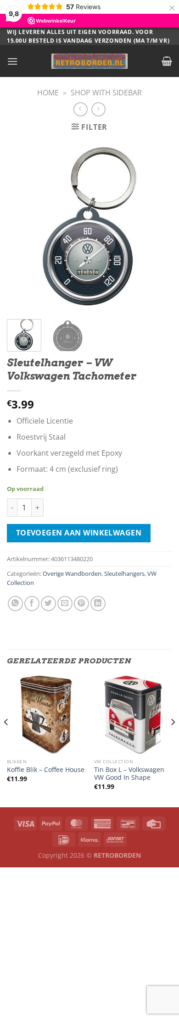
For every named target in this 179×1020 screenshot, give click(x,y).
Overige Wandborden (72, 573)
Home (48, 93)
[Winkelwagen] (167, 61)
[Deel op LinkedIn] (98, 603)
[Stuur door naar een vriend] (65, 603)
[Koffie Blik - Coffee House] (46, 715)
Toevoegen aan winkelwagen (79, 533)
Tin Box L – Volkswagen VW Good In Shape (129, 774)
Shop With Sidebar (106, 93)
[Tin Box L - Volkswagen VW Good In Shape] (133, 715)
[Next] (157, 226)
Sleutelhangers (124, 573)
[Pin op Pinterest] (81, 603)
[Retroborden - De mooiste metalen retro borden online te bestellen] (89, 61)
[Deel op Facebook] (31, 603)
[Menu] (12, 61)
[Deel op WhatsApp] (15, 603)
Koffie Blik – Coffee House (45, 770)
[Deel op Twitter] (48, 603)
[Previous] (21, 226)
